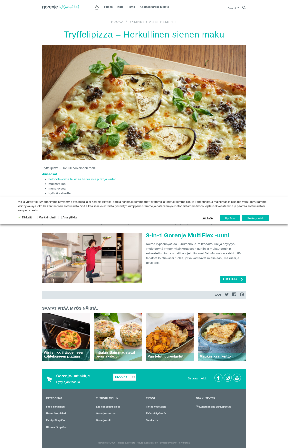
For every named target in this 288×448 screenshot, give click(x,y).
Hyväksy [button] (230, 218)
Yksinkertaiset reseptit (153, 22)
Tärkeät (27, 217)
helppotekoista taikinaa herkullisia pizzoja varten (82, 179)
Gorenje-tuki (103, 420)
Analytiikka (69, 217)
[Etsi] (244, 7)
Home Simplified (56, 414)
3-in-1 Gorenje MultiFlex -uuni (187, 236)
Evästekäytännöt (156, 414)
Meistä (164, 7)
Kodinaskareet (147, 7)
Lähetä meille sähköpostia (214, 407)
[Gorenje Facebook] (218, 378)
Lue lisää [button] (230, 279)
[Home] (97, 7)
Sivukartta (152, 420)
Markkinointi (47, 217)
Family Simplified (56, 420)
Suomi (232, 8)
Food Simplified (55, 407)
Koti (120, 7)
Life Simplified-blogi (108, 407)
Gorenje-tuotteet (106, 414)
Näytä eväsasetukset (147, 442)
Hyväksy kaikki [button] (255, 218)
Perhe (131, 7)
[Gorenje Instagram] (228, 378)
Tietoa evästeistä (156, 407)
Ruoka (108, 7)
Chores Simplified (56, 427)
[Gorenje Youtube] (237, 378)
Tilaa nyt (122, 377)
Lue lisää (207, 218)
